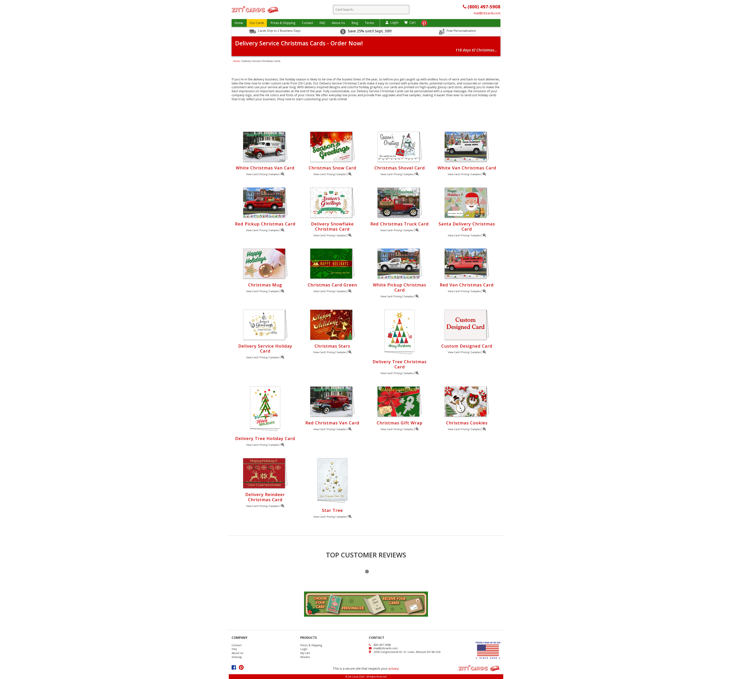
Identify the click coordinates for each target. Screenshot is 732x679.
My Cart (305, 653)
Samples (274, 174)
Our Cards (257, 23)
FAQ (322, 23)
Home (238, 23)
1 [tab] (367, 571)
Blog (355, 23)
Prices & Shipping (282, 23)
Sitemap (237, 657)
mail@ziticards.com (487, 13)
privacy (393, 668)
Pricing (263, 174)
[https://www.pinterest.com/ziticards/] (424, 24)
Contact (307, 23)
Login (394, 22)
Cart (412, 22)
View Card (252, 174)
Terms (369, 23)
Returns (305, 657)
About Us (338, 23)
